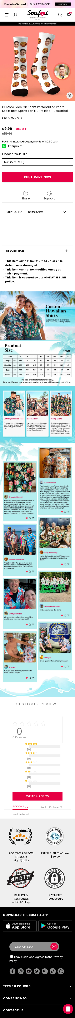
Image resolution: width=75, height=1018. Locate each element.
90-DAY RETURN (55, 277)
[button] (6, 15)
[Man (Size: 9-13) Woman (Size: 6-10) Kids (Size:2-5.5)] (37, 162)
